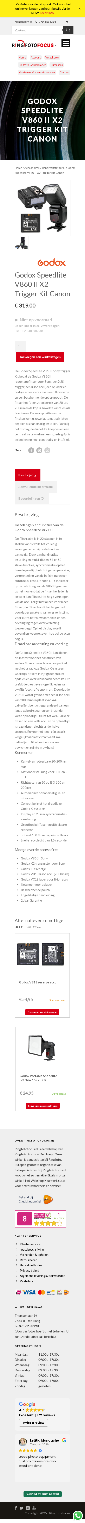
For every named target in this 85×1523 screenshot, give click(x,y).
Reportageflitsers (53, 167)
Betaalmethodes (31, 1265)
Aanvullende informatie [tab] (35, 487)
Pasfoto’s (26, 1281)
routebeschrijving (32, 1249)
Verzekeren (52, 57)
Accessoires (32, 167)
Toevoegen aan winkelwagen (40, 357)
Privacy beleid (29, 1270)
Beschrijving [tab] (27, 475)
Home (22, 57)
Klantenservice (30, 1244)
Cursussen (57, 65)
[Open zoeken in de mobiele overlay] (42, 27)
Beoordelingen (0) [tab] (31, 498)
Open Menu (65, 43)
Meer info (47, 13)
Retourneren (28, 1260)
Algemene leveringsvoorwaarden (42, 1276)
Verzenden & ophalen (34, 1254)
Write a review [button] (33, 1423)
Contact (64, 72)
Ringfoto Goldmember (32, 65)
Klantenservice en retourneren (37, 72)
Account (36, 57)
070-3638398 (29, 1326)
